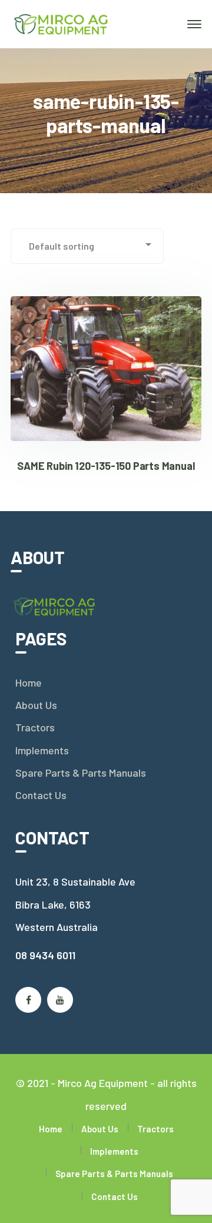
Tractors (35, 727)
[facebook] (28, 1000)
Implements (42, 750)
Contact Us (41, 794)
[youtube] (60, 1000)
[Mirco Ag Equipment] (61, 22)
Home (28, 682)
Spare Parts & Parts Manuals (80, 772)
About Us (36, 704)
